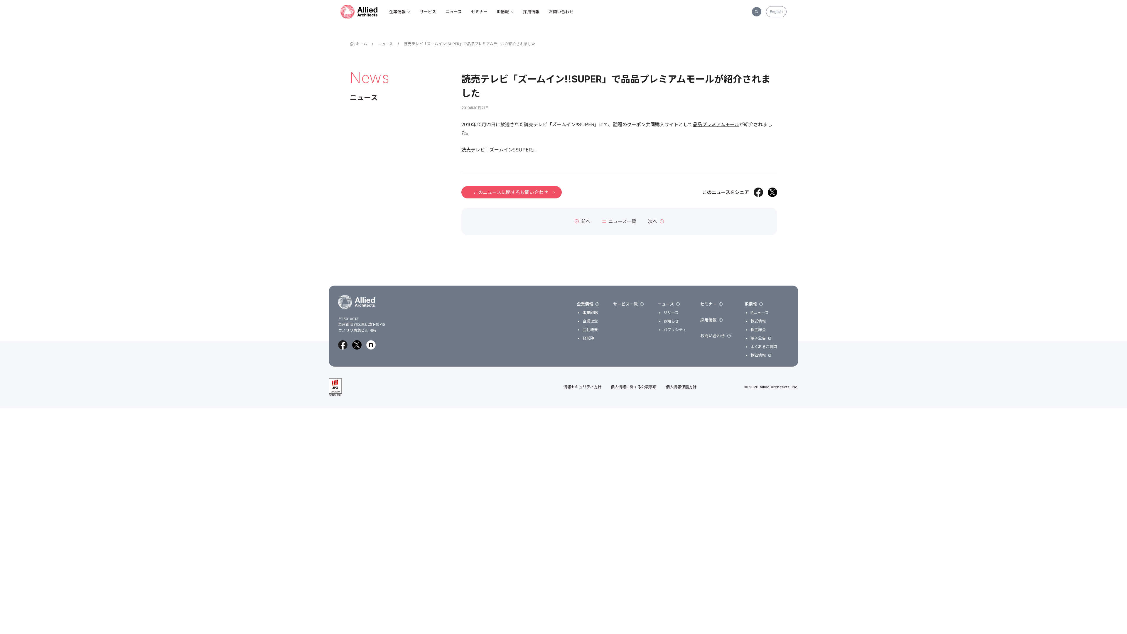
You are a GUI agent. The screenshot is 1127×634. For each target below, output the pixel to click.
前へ (586, 221)
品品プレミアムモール (716, 124)
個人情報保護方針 (681, 387)
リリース (671, 313)
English (776, 11)
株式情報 (758, 321)
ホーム (361, 43)
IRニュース (759, 313)
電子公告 (758, 338)
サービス (428, 11)
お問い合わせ (561, 11)
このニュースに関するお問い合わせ (510, 192)
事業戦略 (590, 313)
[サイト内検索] (756, 11)
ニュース (454, 11)
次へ (652, 221)
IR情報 (503, 11)
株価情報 (758, 355)
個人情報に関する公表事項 (634, 387)
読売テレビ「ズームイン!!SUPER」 (498, 150)
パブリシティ (675, 330)
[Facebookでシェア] (758, 192)
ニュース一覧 (622, 221)
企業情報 (397, 11)
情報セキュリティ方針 (582, 387)
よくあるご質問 (763, 347)
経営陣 (588, 338)
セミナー (479, 11)
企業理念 (590, 321)
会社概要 (590, 330)
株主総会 (758, 330)
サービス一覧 (625, 304)
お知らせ (671, 321)
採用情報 (531, 11)
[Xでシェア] (772, 192)
